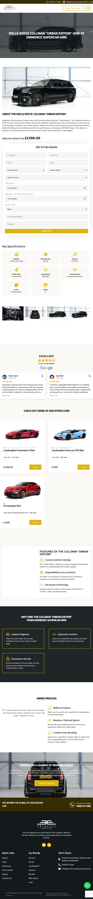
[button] (88, 8)
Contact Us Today (83, 803)
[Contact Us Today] (72, 804)
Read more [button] (6, 395)
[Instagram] (49, 845)
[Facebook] (44, 845)
